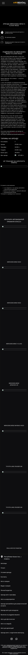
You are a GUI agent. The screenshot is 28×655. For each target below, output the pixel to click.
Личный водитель (6, 590)
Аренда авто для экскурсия (9, 610)
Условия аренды (6, 572)
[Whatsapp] (16, 639)
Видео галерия (5, 586)
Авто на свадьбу (6, 623)
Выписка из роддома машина (10, 614)
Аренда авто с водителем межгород (12, 632)
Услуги (3, 568)
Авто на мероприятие (8, 599)
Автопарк (4, 563)
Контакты (4, 577)
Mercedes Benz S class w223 (18, 132)
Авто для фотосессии (8, 619)
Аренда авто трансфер (8, 595)
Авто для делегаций (7, 628)
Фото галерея (5, 581)
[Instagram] (11, 639)
